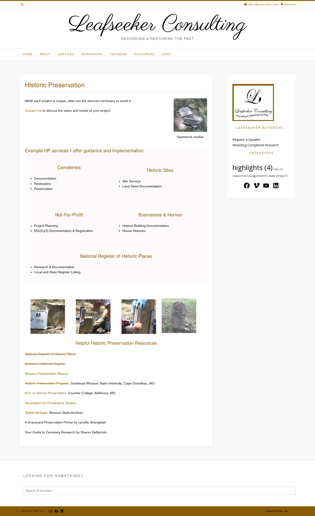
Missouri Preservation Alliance (46, 373)
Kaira (292, 511)
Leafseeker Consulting (157, 25)
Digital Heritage (36, 412)
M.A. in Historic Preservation (45, 393)
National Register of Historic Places (50, 354)
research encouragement (249, 175)
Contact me (33, 110)
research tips (277, 175)
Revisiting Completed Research (255, 145)
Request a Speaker (246, 139)
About (45, 54)
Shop (166, 54)
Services (66, 54)
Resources (144, 54)
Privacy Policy (32, 511)
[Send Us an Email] (50, 511)
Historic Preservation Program (47, 383)
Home (27, 54)
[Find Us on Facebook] (56, 511)
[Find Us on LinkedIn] (61, 511)
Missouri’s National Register (45, 364)
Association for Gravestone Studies (50, 403)
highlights (252, 167)
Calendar (118, 54)
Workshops (92, 54)
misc (277, 169)
